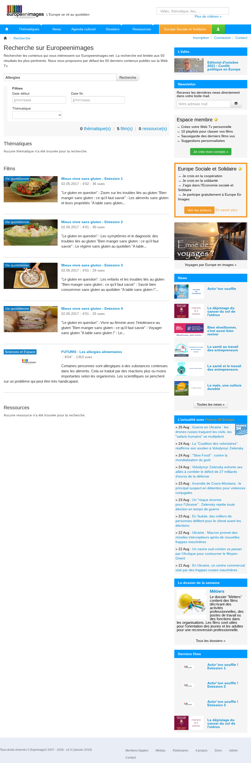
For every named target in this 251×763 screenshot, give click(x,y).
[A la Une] (7, 29)
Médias (160, 750)
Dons (218, 750)
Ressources (142, 29)
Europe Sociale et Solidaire (185, 29)
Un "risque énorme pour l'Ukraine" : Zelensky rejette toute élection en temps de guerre (205, 504)
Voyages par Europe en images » (211, 265)
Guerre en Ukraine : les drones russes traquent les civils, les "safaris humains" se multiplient (204, 431)
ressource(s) (154, 128)
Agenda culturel (83, 29)
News (56, 29)
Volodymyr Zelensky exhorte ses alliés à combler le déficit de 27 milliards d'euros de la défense (209, 471)
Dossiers (113, 29)
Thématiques (29, 29)
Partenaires (180, 750)
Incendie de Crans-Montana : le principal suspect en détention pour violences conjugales (210, 488)
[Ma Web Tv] (218, 29)
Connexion (222, 38)
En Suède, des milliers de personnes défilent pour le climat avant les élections (208, 520)
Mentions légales (137, 750)
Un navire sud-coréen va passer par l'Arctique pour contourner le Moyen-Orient (209, 553)
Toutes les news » (211, 404)
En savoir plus (226, 210)
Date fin (77, 93)
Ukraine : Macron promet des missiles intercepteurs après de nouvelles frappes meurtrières (207, 537)
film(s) (127, 128)
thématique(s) (97, 128)
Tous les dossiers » (211, 641)
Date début (20, 93)
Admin (233, 750)
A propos (201, 750)
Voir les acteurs (199, 210)
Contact (241, 38)
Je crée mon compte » (210, 152)
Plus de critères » (208, 16)
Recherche (21, 38)
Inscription (201, 38)
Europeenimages (24, 12)
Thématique (21, 108)
